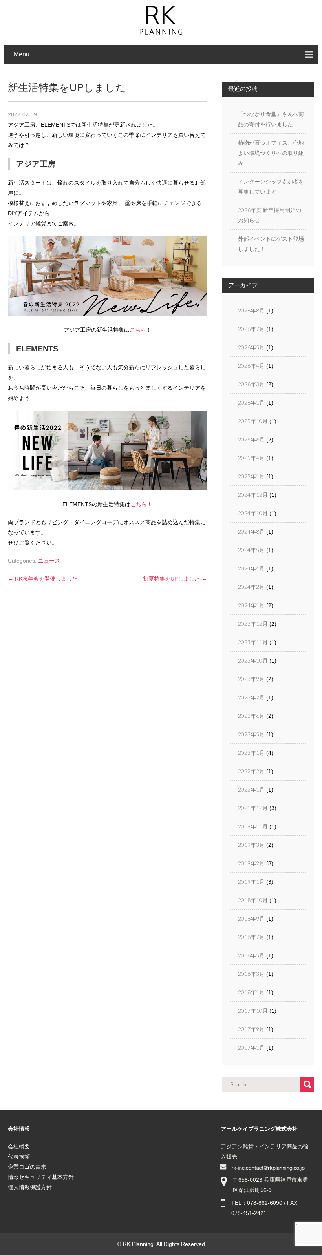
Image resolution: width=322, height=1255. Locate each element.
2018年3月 (251, 973)
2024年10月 (253, 513)
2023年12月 (253, 623)
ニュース (49, 561)
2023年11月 (253, 642)
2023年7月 (251, 697)
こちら (138, 330)
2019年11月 (253, 826)
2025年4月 (251, 457)
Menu (21, 54)
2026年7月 (251, 328)
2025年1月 (251, 476)
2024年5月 (251, 550)
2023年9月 (251, 679)
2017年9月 (251, 1029)
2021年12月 (253, 808)
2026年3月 (251, 384)
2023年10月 (253, 660)
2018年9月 (251, 918)
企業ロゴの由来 (27, 1167)
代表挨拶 (19, 1156)
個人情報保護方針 (30, 1187)
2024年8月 (251, 531)
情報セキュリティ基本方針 (41, 1177)
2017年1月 (251, 1047)
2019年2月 (251, 863)
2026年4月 (251, 365)
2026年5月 (251, 347)
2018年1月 (251, 992)
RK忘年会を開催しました (42, 579)
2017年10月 (253, 1010)
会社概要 (19, 1146)
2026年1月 (251, 402)
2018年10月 (253, 900)
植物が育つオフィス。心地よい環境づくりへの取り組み (271, 152)
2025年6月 (251, 439)
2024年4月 (251, 568)
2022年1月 (251, 789)
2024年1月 (251, 605)
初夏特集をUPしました (175, 579)
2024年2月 (251, 586)
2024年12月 (253, 494)
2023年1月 (251, 752)
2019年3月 (251, 844)
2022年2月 (251, 771)
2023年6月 (251, 715)
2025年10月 (253, 421)
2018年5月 (251, 955)
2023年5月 (251, 734)
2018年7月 (251, 937)
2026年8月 (251, 310)
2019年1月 (251, 881)
